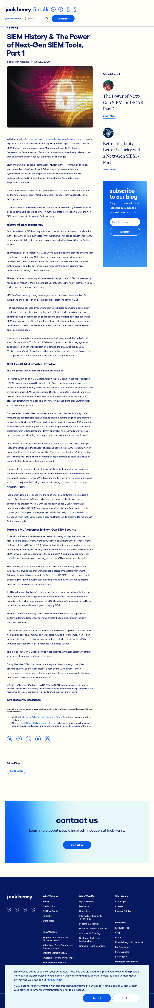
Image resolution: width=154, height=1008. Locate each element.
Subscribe (63, 18)
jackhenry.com (13, 18)
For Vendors (121, 956)
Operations (84, 911)
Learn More (109, 116)
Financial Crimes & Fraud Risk (94, 928)
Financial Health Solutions (92, 946)
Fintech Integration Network (129, 942)
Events (118, 937)
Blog (117, 932)
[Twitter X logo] (33, 910)
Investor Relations (124, 911)
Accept (97, 998)
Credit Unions (50, 906)
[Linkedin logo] (9, 910)
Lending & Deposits (89, 923)
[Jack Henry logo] (20, 897)
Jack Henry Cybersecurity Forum (38, 723)
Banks (46, 901)
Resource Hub (122, 927)
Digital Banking (86, 901)
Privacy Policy (54, 979)
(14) (16, 771)
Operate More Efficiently (55, 953)
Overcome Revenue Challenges (59, 957)
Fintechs (47, 916)
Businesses (48, 920)
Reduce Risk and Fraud (54, 962)
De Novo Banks (50, 911)
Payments (84, 906)
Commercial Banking (89, 933)
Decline (126, 998)
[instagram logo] (25, 910)
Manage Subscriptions (126, 961)
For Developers (122, 947)
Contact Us (77, 845)
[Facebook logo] (17, 910)
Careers (119, 906)
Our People (120, 901)
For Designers (122, 952)
